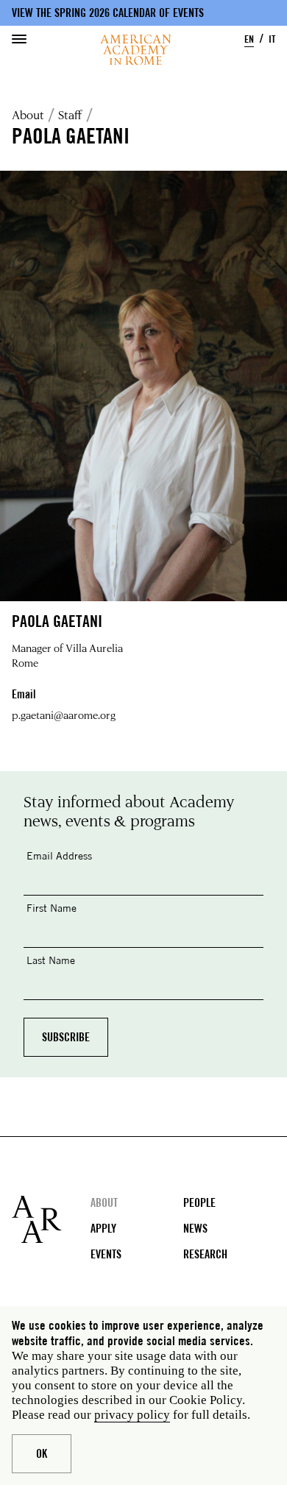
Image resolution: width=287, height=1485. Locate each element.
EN (249, 38)
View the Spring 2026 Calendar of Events (108, 13)
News (195, 1229)
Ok (41, 1454)
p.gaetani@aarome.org (64, 715)
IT (272, 38)
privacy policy (132, 1415)
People (199, 1203)
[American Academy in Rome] (51, 1219)
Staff (70, 114)
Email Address (59, 855)
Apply (103, 1229)
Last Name (50, 960)
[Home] (135, 50)
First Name (51, 907)
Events (106, 1254)
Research (205, 1254)
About (28, 114)
